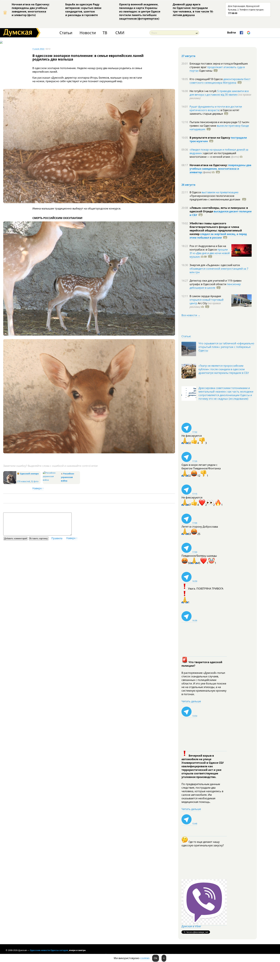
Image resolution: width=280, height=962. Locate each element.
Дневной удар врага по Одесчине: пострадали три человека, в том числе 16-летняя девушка (193, 10)
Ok (155, 958)
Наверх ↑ (38, 488)
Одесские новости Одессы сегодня (49, 950)
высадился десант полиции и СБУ (221, 213)
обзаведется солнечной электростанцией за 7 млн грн (219, 270)
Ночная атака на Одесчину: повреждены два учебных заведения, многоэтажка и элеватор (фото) (31, 10)
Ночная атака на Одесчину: (209, 165)
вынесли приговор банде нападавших (219, 127)
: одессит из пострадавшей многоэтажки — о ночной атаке (214, 155)
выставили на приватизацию (220, 192)
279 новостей (23, 481)
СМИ (119, 33)
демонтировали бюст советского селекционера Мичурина (220, 80)
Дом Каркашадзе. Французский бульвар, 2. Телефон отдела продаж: (246, 10)
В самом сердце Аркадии (205, 296)
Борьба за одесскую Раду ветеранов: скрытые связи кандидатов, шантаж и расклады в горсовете (83, 10)
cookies (145, 958)
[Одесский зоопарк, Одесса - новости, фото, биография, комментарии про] (9, 483)
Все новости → (190, 315)
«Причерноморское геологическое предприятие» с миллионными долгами (215, 197)
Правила (56, 538)
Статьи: (186, 336)
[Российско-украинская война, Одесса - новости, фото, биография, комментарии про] (51, 480)
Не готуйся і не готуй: (203, 91)
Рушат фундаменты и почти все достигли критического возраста (216, 108)
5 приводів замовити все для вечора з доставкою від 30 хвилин (219, 92)
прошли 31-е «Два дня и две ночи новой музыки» (210, 253)
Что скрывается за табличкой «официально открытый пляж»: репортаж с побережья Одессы (226, 347)
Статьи (65, 33)
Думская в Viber (191, 926)
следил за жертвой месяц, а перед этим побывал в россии (218, 235)
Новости (88, 33)
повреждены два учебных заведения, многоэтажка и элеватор (220, 168)
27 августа (188, 56)
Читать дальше (191, 701)
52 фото (34, 481)
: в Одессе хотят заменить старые (214, 111)
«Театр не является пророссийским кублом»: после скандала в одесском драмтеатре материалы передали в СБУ (223, 369)
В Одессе (196, 192)
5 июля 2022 (38, 48)
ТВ (105, 33)
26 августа (188, 184)
